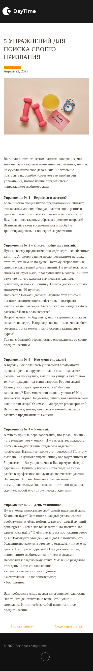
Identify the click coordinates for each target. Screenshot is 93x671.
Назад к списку (22, 626)
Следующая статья (68, 626)
